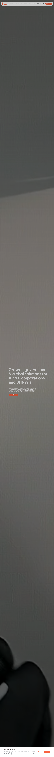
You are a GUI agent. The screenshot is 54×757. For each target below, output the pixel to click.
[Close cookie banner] (51, 749)
